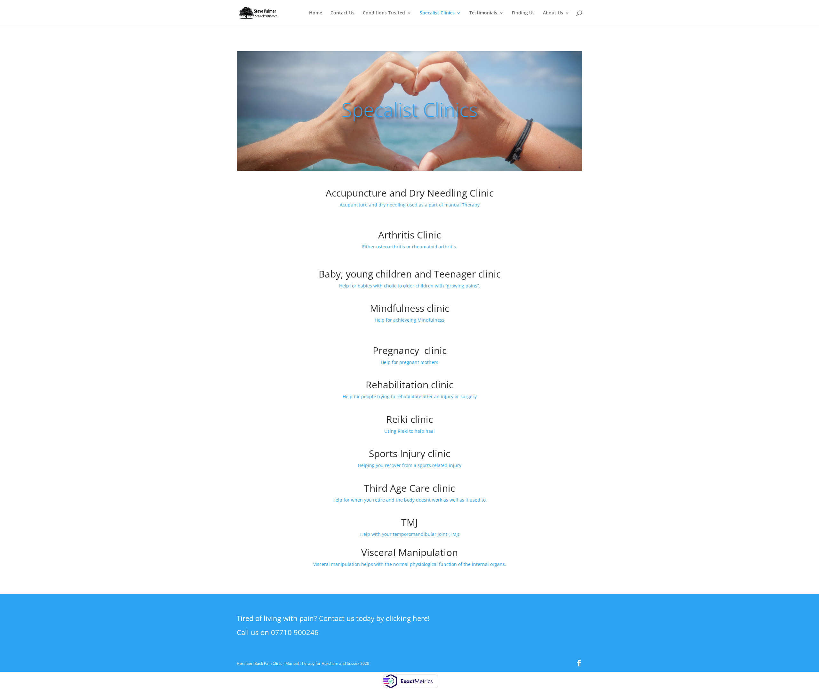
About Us (553, 13)
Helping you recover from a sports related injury (409, 465)
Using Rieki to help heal (409, 431)
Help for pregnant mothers (409, 362)
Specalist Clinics (437, 13)
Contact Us (342, 13)
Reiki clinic (409, 419)
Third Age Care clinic (409, 488)
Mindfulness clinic (409, 308)
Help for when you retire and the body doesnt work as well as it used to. (409, 500)
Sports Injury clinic (409, 453)
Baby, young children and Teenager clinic (410, 273)
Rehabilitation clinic (409, 384)
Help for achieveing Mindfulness (409, 320)
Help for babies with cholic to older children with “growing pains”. (409, 286)
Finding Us (523, 13)
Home (315, 13)
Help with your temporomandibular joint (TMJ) (409, 534)
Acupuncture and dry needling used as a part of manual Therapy (410, 205)
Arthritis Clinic (409, 234)
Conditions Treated (384, 13)
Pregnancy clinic (410, 350)
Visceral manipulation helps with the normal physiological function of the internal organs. (409, 564)
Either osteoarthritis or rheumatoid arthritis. (409, 247)
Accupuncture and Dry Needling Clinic (410, 192)
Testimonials (483, 13)
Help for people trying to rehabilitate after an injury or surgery (410, 396)
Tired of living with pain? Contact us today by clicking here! (333, 618)
